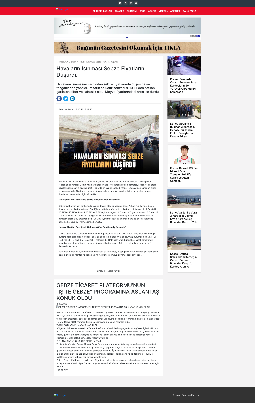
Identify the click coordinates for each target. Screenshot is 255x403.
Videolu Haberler (169, 11)
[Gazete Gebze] (62, 11)
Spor (142, 11)
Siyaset (119, 11)
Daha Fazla (189, 11)
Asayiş (152, 11)
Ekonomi (132, 11)
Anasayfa (63, 62)
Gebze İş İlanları (102, 11)
